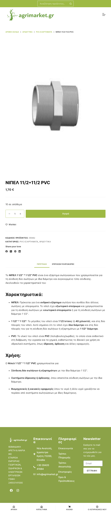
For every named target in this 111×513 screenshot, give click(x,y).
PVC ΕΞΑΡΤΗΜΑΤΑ (29, 241)
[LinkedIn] (19, 251)
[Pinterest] (15, 251)
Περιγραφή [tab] (42, 264)
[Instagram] (18, 490)
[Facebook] (6, 251)
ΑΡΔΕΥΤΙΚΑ (45, 241)
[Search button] (71, 4)
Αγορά (65, 213)
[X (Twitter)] (11, 251)
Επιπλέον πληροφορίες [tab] (63, 264)
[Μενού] (104, 14)
